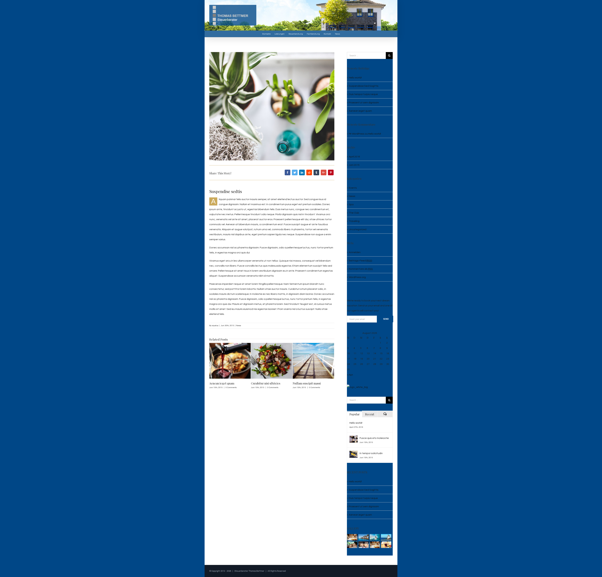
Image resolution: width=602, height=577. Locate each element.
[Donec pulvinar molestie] (352, 544)
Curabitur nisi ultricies (224, 383)
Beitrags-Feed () (360, 260)
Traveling (354, 221)
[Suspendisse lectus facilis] (386, 537)
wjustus (215, 326)
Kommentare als (361, 269)
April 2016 (354, 156)
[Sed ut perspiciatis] (363, 537)
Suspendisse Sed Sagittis (363, 86)
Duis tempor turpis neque (309, 383)
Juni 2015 (354, 165)
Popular (354, 414)
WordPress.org (357, 277)
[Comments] (385, 414)
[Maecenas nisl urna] (375, 544)
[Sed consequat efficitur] (386, 544)
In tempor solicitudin (371, 453)
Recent (369, 414)
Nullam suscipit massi (265, 383)
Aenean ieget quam (360, 111)
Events (353, 188)
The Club (354, 213)
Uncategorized (357, 229)
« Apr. (350, 374)
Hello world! (355, 77)
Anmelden (355, 252)
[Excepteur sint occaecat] (375, 537)
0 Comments (231, 387)
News (238, 326)
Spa (351, 204)
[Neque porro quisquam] (352, 537)
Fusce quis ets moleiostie (374, 438)
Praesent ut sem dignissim (364, 102)
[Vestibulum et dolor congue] (363, 544)
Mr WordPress (356, 133)
